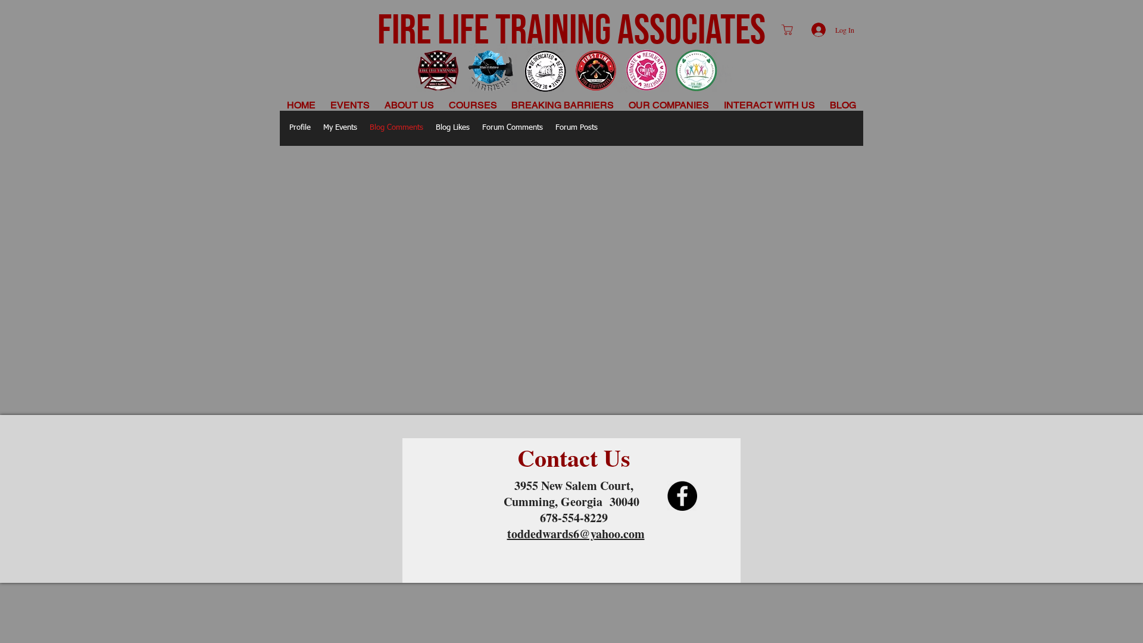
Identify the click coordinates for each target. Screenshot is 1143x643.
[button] (409, 105)
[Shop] (787, 29)
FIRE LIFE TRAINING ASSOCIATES (571, 31)
